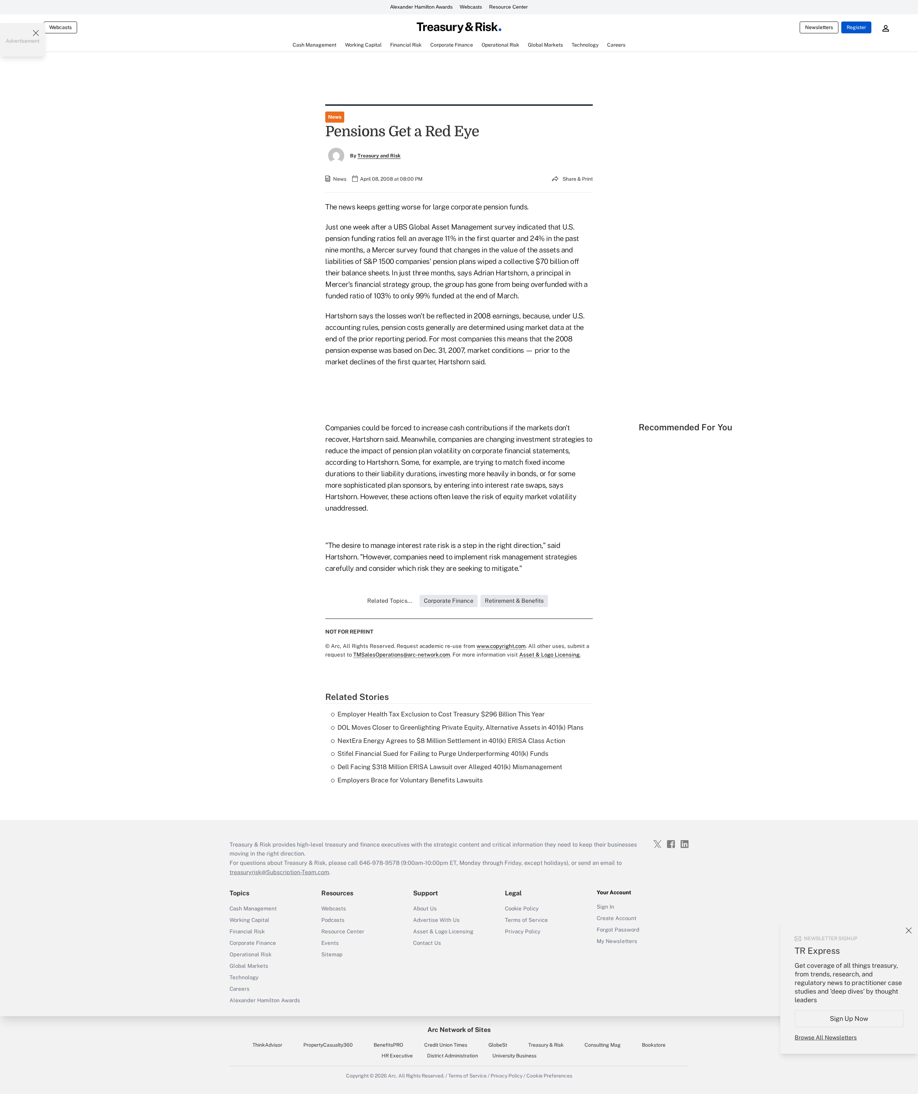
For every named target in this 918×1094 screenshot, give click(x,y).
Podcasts (333, 920)
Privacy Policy (522, 931)
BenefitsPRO (388, 1045)
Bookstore (654, 1045)
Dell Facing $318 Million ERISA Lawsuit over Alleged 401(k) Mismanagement (449, 767)
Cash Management (253, 908)
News (334, 117)
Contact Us (427, 943)
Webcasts (471, 7)
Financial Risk (247, 931)
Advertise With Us (436, 920)
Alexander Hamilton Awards (421, 7)
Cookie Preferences (549, 1076)
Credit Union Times (445, 1045)
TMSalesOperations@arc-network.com (401, 655)
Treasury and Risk (379, 155)
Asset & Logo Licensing (443, 931)
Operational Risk (250, 954)
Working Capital (249, 920)
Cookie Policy (522, 908)
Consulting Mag (603, 1045)
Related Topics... (389, 600)
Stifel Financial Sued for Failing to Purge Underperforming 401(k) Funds (442, 753)
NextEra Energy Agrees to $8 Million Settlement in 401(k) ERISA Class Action (451, 740)
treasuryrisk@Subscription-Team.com (279, 872)
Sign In (605, 907)
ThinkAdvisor (267, 1045)
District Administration (452, 1056)
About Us (425, 908)
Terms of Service (526, 920)
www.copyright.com (501, 646)
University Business (514, 1056)
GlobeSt (497, 1045)
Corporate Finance (253, 943)
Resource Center (508, 7)
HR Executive (397, 1056)
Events (330, 943)
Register (856, 27)
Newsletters (819, 27)
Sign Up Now (849, 1018)
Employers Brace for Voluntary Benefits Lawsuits (410, 780)
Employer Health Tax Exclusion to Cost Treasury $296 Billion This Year (441, 714)
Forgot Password (618, 930)
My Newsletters (617, 941)
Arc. (392, 1076)
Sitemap (331, 954)
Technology (244, 977)
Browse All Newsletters (826, 1037)
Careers (240, 989)
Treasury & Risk (546, 1045)
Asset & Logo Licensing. (550, 655)
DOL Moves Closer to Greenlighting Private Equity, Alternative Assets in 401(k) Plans (460, 727)
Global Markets (249, 966)
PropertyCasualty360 (328, 1045)
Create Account (617, 918)
